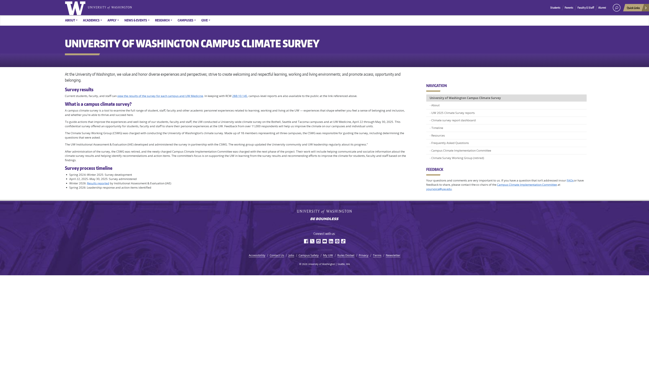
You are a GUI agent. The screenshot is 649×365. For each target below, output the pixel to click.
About (435, 105)
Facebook (306, 241)
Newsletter (393, 255)
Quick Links (633, 8)
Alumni (602, 7)
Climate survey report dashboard (453, 120)
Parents (569, 7)
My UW (328, 255)
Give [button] (204, 20)
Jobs (291, 255)
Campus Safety (309, 255)
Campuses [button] (185, 20)
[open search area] (616, 7)
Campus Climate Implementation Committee (461, 150)
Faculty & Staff (586, 7)
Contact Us (277, 255)
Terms (377, 255)
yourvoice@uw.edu (439, 189)
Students (555, 7)
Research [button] (162, 20)
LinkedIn (331, 241)
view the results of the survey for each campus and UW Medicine (160, 96)
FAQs (570, 180)
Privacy (363, 255)
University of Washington (76, 7)
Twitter (312, 241)
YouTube (324, 241)
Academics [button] (91, 20)
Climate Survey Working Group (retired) (457, 158)
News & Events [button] (135, 20)
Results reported (98, 183)
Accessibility (257, 255)
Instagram (318, 241)
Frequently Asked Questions (450, 143)
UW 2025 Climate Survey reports (453, 113)
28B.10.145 (239, 96)
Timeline (437, 128)
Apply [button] (111, 20)
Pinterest (337, 241)
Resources (438, 135)
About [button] (70, 20)
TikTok (343, 241)
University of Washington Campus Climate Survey (465, 98)
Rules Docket (345, 255)
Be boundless (324, 219)
